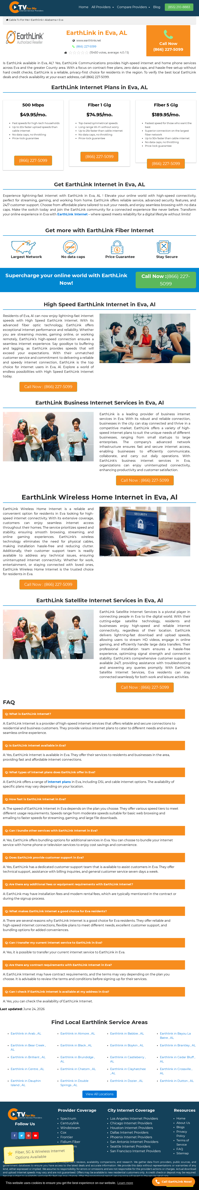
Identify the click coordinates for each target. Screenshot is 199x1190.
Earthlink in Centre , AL (27, 1069)
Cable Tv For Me (18, 19)
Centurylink (69, 1123)
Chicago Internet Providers (131, 1123)
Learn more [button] (125, 1183)
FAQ (179, 1149)
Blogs (180, 1127)
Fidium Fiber (70, 1142)
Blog (156, 7)
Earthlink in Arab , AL (26, 1033)
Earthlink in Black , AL (76, 1045)
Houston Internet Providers (131, 1128)
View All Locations (99, 1094)
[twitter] (21, 1135)
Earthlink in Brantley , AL (178, 1045)
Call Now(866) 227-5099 (168, 46)
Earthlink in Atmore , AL (77, 1033)
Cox (63, 1132)
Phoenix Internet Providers (131, 1137)
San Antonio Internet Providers (134, 1142)
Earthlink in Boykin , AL (127, 1045)
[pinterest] (28, 1135)
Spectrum (68, 1118)
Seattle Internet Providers (130, 1146)
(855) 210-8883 (179, 7)
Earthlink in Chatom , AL (78, 1069)
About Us (183, 1123)
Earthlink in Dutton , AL (177, 1081)
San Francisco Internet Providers (135, 1151)
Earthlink (37, 19)
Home (83, 7)
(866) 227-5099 (85, 46)
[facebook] (14, 1135)
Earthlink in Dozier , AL (126, 1081)
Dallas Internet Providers (129, 1132)
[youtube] (35, 1135)
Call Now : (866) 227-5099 (48, 386)
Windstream (70, 1128)
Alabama (51, 19)
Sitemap (182, 1153)
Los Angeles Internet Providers (134, 1118)
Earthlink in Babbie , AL (127, 1033)
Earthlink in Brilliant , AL (28, 1057)
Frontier (66, 1137)
